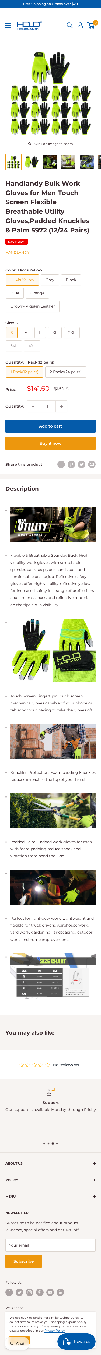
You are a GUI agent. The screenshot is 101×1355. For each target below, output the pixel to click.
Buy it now (51, 443)
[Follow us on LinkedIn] (60, 1292)
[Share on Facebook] (61, 464)
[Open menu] (8, 25)
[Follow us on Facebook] (9, 1292)
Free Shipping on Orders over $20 (50, 4)
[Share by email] (92, 464)
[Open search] (70, 25)
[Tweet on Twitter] (81, 464)
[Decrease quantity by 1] (33, 406)
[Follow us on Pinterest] (40, 1292)
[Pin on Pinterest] (71, 464)
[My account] (80, 25)
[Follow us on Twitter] (19, 1292)
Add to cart (50, 426)
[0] (91, 25)
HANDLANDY (17, 252)
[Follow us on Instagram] (29, 1292)
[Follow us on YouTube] (50, 1292)
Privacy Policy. (54, 1330)
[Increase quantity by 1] (61, 406)
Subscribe (23, 1261)
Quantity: (14, 406)
